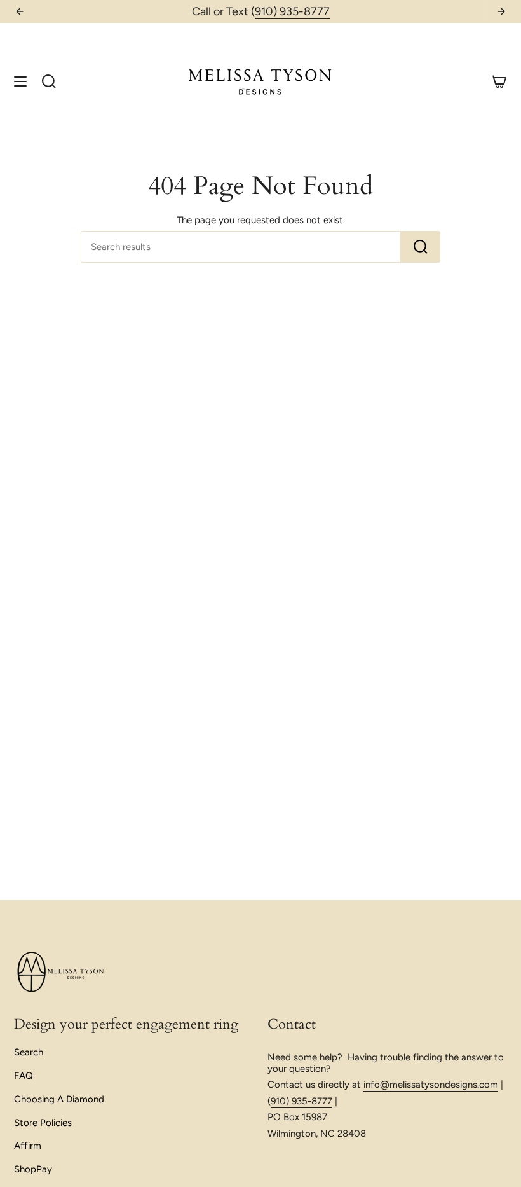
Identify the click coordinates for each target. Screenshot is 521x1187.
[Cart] (499, 81)
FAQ (23, 1075)
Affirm (27, 1145)
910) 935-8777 (292, 11)
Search (28, 1052)
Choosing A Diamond (59, 1099)
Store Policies (43, 1122)
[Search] (420, 247)
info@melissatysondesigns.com (430, 1084)
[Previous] (19, 11)
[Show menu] (20, 81)
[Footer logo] (61, 973)
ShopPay (33, 1169)
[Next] (501, 11)
